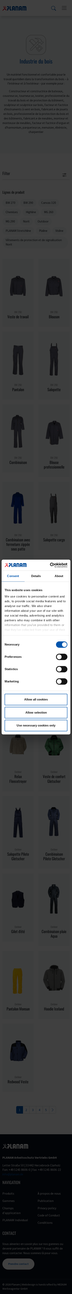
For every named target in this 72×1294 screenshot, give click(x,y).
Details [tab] (36, 576)
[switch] (61, 657)
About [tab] (59, 576)
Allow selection (36, 712)
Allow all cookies (36, 699)
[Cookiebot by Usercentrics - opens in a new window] (50, 565)
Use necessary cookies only (36, 725)
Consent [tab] (13, 576)
